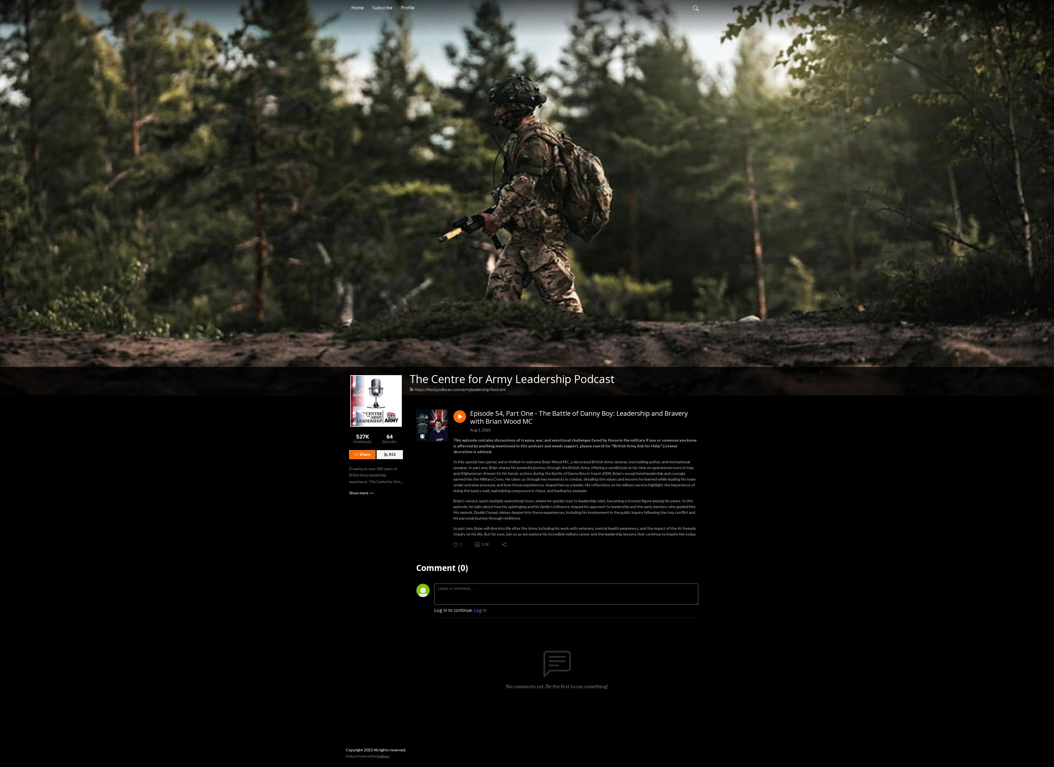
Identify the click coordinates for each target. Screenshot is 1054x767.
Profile (407, 8)
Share (365, 454)
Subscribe (382, 8)
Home (357, 8)
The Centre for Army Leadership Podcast (512, 378)
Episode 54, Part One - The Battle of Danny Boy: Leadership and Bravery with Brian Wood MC (579, 417)
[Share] (504, 544)
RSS (392, 454)
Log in (480, 610)
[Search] (696, 7)
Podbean (383, 756)
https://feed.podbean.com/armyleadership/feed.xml (460, 389)
